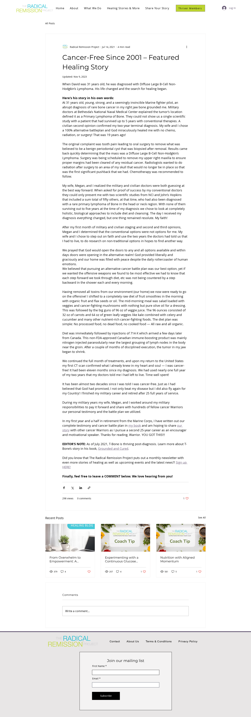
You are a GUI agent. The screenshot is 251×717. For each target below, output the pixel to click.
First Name (98, 666)
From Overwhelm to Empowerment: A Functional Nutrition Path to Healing (69, 559)
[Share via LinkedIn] (80, 487)
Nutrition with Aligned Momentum (177, 559)
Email (95, 678)
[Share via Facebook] (64, 487)
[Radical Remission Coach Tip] (125, 538)
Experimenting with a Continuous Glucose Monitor (121, 559)
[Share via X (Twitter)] (72, 487)
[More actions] (187, 47)
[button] (74, 8)
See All (202, 517)
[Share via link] (89, 487)
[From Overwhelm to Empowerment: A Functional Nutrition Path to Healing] (70, 538)
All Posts (50, 23)
